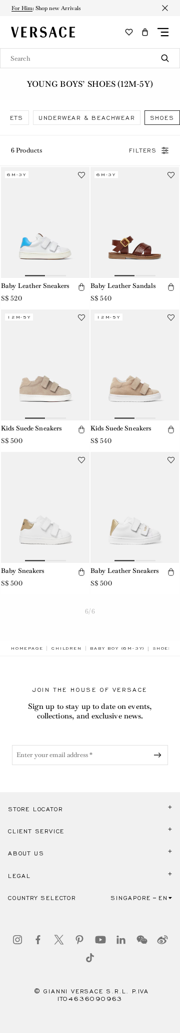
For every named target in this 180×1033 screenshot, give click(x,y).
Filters (143, 150)
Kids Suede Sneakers (31, 428)
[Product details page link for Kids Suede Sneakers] (45, 365)
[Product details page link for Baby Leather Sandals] (134, 222)
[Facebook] (38, 940)
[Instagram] (18, 940)
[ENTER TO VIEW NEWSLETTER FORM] (159, 755)
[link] (27, 648)
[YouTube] (100, 940)
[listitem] (86, 117)
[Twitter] (59, 940)
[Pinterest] (80, 940)
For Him (22, 8)
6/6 (89, 611)
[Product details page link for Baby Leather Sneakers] (45, 222)
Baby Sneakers (22, 570)
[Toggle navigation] (163, 32)
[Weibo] (162, 940)
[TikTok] (90, 958)
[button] (145, 32)
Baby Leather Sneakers (35, 285)
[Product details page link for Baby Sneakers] (45, 507)
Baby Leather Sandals (123, 285)
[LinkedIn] (121, 940)
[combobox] (90, 58)
